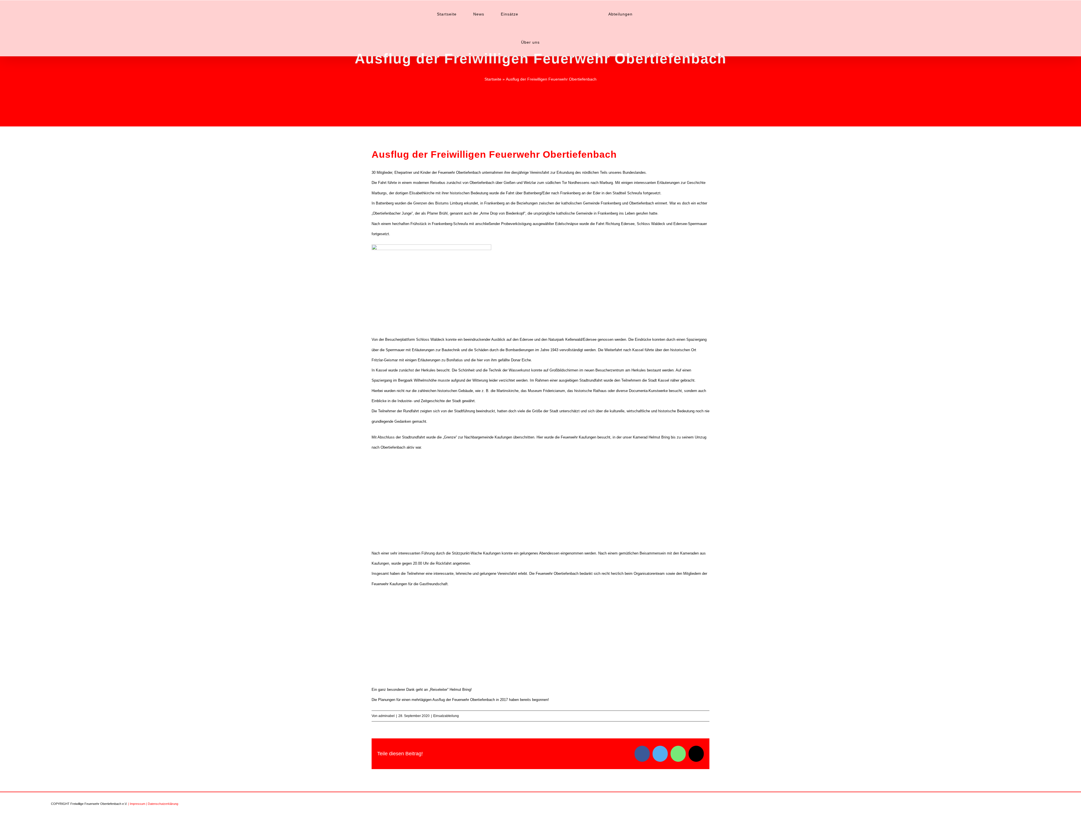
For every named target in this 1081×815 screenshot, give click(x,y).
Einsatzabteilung (446, 716)
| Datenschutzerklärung (162, 803)
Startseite (492, 79)
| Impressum (136, 803)
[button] (648, 14)
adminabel (386, 716)
